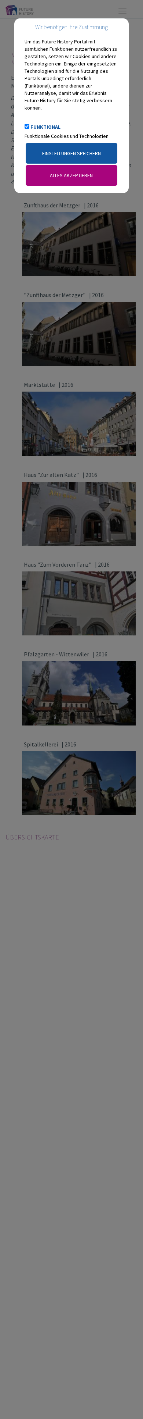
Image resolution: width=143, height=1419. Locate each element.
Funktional (45, 127)
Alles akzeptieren (71, 175)
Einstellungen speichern (71, 153)
